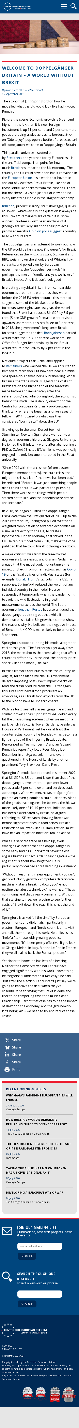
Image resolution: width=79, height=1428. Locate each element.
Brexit (15, 168)
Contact (8, 1345)
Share (16, 1040)
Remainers (14, 366)
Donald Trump (26, 579)
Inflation (8, 206)
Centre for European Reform (17, 6)
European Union (20, 178)
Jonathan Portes (30, 609)
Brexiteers (14, 158)
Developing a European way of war (34, 1192)
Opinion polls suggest (45, 231)
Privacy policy (12, 1349)
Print (16, 1069)
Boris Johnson (54, 333)
